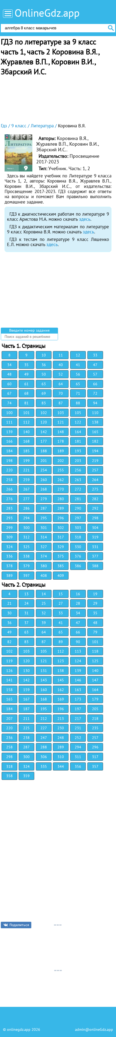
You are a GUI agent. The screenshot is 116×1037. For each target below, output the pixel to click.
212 (43, 718)
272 (78, 489)
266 (9, 489)
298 (95, 518)
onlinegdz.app (18, 1029)
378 (9, 565)
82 (9, 641)
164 (78, 431)
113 (78, 651)
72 (95, 393)
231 (78, 728)
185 (26, 451)
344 (60, 766)
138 (95, 422)
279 (43, 498)
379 (26, 565)
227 (43, 728)
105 (78, 412)
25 (44, 603)
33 (95, 355)
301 (43, 527)
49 (26, 374)
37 (26, 622)
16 (78, 593)
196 (60, 708)
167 (26, 699)
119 (9, 660)
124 (78, 660)
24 (26, 603)
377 (95, 556)
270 (60, 489)
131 (43, 670)
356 (78, 766)
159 (26, 689)
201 (43, 460)
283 (9, 508)
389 (9, 575)
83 (44, 403)
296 (60, 518)
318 (78, 537)
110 (95, 412)
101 (26, 412)
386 (78, 565)
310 (60, 756)
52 (61, 374)
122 (78, 422)
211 (26, 718)
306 (43, 756)
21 (9, 603)
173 (78, 699)
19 (95, 593)
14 (44, 593)
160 (43, 689)
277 (26, 498)
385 (60, 565)
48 (9, 374)
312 (26, 537)
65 (78, 383)
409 (60, 575)
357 (95, 766)
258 (9, 479)
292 (95, 508)
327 (43, 546)
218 (95, 718)
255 (60, 470)
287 (43, 508)
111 (9, 422)
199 (26, 460)
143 (43, 680)
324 (9, 546)
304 (95, 527)
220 (9, 470)
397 (26, 575)
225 (26, 728)
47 (95, 364)
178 (60, 441)
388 (95, 565)
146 (78, 680)
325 (26, 546)
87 (61, 403)
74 (9, 403)
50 (44, 374)
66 (95, 383)
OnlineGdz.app (47, 13)
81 (26, 403)
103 (60, 412)
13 (26, 593)
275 (95, 489)
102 (43, 412)
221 (26, 470)
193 (78, 451)
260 (43, 479)
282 (95, 498)
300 (26, 527)
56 (78, 374)
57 (95, 374)
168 (26, 441)
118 (95, 651)
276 (9, 498)
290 (78, 508)
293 (9, 518)
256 (78, 470)
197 (78, 708)
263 (78, 479)
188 (43, 451)
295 (43, 518)
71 (78, 393)
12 (78, 355)
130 (26, 670)
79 (95, 632)
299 (9, 527)
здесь (84, 219)
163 (78, 689)
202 (60, 460)
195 (43, 708)
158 (9, 689)
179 (95, 699)
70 (61, 393)
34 (9, 364)
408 (43, 575)
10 (44, 355)
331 (95, 546)
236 (9, 737)
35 (26, 364)
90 (78, 641)
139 (9, 431)
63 (44, 383)
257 (95, 470)
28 (78, 603)
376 (78, 556)
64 (61, 383)
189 (60, 451)
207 (9, 718)
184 (9, 451)
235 (95, 728)
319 (95, 537)
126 (9, 670)
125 (95, 660)
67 (9, 393)
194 (95, 451)
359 (26, 775)
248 (60, 737)
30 (9, 613)
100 (9, 412)
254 (43, 470)
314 (43, 537)
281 (78, 498)
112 (26, 422)
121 (60, 422)
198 (9, 460)
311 (78, 756)
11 (61, 355)
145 (60, 680)
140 (26, 431)
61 (26, 383)
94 (95, 403)
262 (60, 479)
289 (60, 508)
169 (60, 699)
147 (95, 680)
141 (9, 680)
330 (78, 546)
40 (61, 364)
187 (26, 708)
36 (44, 364)
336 (9, 556)
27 (61, 603)
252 (78, 737)
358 (9, 775)
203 (78, 460)
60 (9, 383)
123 (60, 660)
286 (26, 508)
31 (26, 613)
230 (60, 728)
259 (26, 479)
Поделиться (19, 925)
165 (95, 431)
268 (43, 489)
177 (43, 441)
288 (43, 747)
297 (78, 518)
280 (60, 498)
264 (95, 479)
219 (95, 460)
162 (60, 689)
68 (26, 393)
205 (95, 708)
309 (9, 537)
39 (44, 622)
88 (78, 403)
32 (44, 613)
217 (78, 718)
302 (60, 527)
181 (78, 441)
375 (60, 556)
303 (78, 527)
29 (95, 603)
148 (60, 431)
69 (44, 393)
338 (26, 556)
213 (60, 718)
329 (60, 546)
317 (60, 537)
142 (43, 431)
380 (43, 565)
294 (26, 518)
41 (78, 364)
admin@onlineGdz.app (94, 1029)
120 (43, 422)
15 (61, 593)
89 (61, 641)
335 (43, 766)
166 (9, 441)
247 (43, 737)
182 (95, 441)
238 (26, 737)
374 (43, 556)
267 (26, 489)
